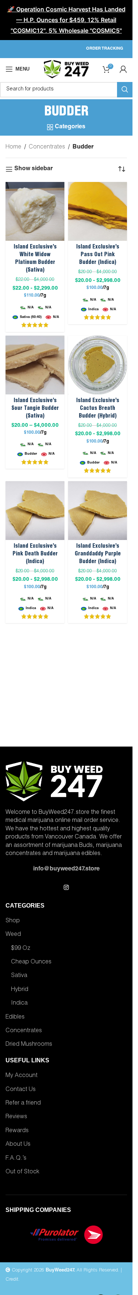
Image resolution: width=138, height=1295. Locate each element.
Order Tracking (104, 49)
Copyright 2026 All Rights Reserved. (64, 1270)
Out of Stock (22, 1172)
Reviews (16, 1117)
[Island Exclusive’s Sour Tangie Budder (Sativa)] (35, 365)
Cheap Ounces (31, 962)
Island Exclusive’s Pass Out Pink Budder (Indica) (97, 254)
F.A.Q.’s (16, 1159)
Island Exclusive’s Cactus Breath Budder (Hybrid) (97, 408)
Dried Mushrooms (29, 1045)
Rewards (17, 1131)
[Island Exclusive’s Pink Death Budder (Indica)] (35, 510)
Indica (19, 1003)
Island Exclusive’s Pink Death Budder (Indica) (35, 554)
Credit (12, 1279)
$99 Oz (20, 949)
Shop (13, 921)
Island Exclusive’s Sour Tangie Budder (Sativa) (35, 408)
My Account (22, 1076)
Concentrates (47, 147)
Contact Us (21, 1090)
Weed (13, 935)
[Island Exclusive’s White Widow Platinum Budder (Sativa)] (35, 211)
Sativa (19, 976)
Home (13, 147)
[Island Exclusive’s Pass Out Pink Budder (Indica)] (97, 211)
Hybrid (19, 990)
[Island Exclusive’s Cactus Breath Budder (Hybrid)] (97, 365)
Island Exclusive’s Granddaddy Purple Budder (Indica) (98, 554)
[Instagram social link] (66, 888)
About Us (18, 1145)
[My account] (123, 69)
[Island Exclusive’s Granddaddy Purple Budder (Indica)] (97, 510)
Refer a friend (23, 1103)
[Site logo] (66, 69)
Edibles (15, 1017)
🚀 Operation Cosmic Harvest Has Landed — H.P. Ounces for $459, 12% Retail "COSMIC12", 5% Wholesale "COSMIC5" (66, 20)
